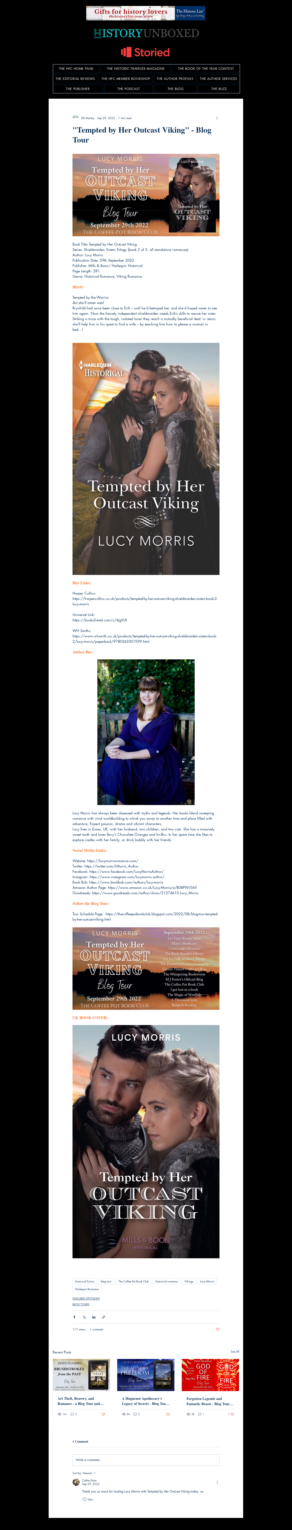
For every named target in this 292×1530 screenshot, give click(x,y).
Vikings (189, 1281)
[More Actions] (217, 1482)
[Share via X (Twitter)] (84, 1317)
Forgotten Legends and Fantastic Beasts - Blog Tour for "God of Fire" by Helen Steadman (208, 1401)
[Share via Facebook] (74, 1317)
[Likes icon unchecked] (84, 1499)
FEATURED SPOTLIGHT (86, 1298)
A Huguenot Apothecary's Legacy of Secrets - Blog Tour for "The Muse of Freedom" (144, 1401)
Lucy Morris (207, 1281)
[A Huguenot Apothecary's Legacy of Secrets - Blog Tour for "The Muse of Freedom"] (145, 1375)
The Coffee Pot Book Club (133, 1281)
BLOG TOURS (81, 1304)
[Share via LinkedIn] (94, 1317)
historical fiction (84, 1281)
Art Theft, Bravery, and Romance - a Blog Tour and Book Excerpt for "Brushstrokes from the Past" (80, 1401)
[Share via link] (103, 1317)
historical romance (167, 1281)
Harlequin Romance (87, 1289)
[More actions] (217, 118)
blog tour (106, 1281)
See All (235, 1351)
